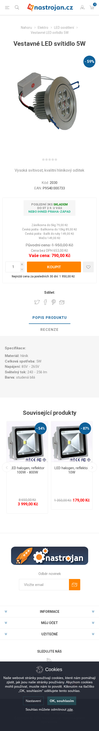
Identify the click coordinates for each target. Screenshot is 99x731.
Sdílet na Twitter (37, 302)
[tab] (49, 318)
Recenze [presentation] (49, 329)
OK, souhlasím (62, 701)
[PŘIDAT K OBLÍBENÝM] (88, 267)
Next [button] (92, 467)
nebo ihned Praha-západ (49, 211)
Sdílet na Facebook (45, 302)
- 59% (89, 61)
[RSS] (49, 661)
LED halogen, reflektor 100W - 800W (27, 470)
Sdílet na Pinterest (53, 302)
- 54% (40, 428)
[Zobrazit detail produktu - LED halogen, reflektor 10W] (71, 441)
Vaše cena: (39, 255)
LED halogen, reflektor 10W (72, 470)
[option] (27, 467)
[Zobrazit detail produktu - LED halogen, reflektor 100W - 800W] (27, 441)
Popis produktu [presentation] (49, 318)
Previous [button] (7, 467)
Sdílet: (49, 292)
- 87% (85, 428)
